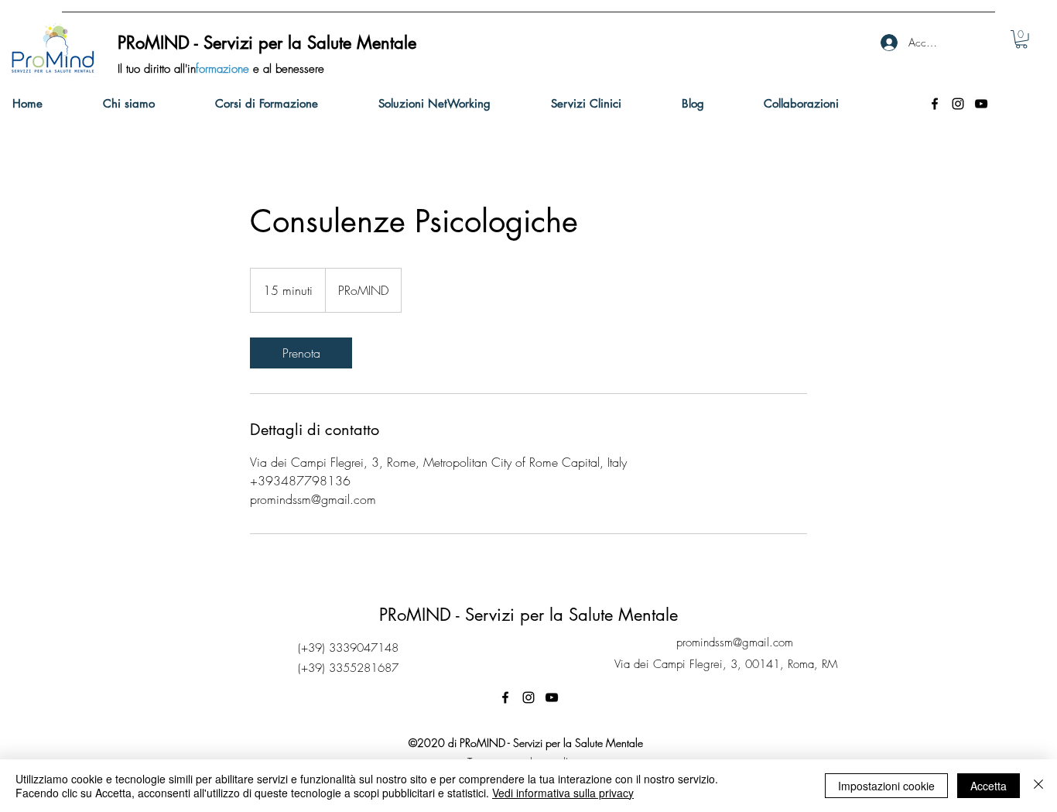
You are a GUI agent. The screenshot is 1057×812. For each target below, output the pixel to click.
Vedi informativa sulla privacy (563, 792)
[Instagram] (958, 103)
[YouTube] (981, 103)
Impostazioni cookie (886, 785)
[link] (1021, 39)
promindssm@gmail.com (734, 642)
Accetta (988, 785)
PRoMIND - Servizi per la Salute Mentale (528, 614)
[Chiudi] (1038, 786)
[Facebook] (934, 103)
